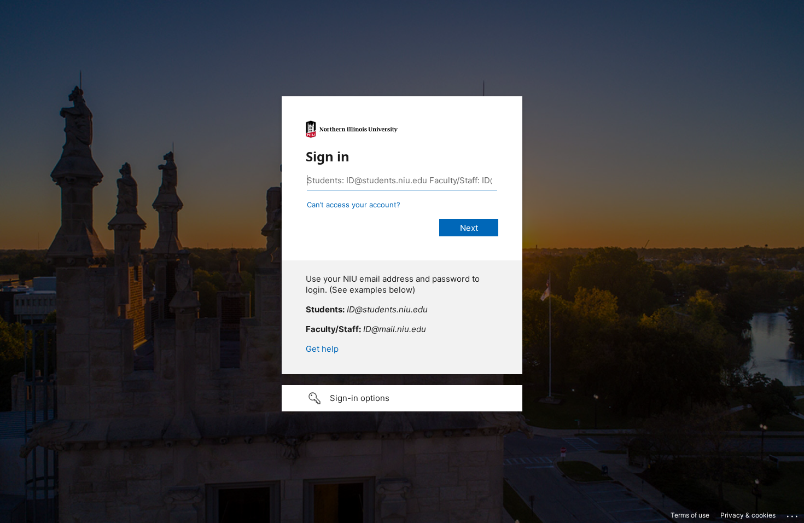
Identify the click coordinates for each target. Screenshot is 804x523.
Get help (322, 349)
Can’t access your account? (353, 204)
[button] (402, 398)
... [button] (793, 513)
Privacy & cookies (748, 515)
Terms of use (690, 515)
